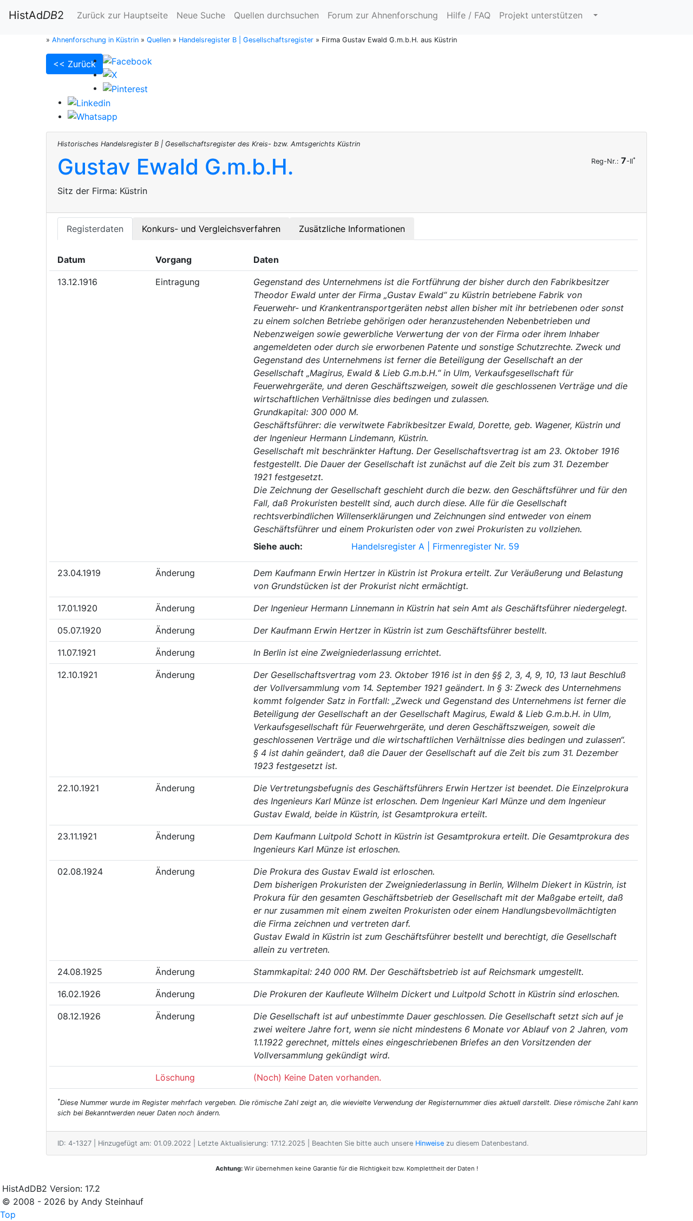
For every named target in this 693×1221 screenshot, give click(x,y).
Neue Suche (200, 15)
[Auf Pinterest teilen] (125, 87)
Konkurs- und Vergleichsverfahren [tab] (211, 228)
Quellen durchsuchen (276, 15)
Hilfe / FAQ (469, 15)
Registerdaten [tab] (95, 228)
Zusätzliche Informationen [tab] (352, 228)
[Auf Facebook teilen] (127, 60)
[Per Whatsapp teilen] (92, 116)
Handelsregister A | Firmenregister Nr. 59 (435, 546)
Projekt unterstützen (541, 15)
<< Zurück (74, 64)
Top (8, 1214)
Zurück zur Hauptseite (122, 15)
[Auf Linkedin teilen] (89, 101)
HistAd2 (36, 15)
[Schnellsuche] (594, 15)
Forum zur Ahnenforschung (383, 15)
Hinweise (429, 1143)
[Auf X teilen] (110, 74)
